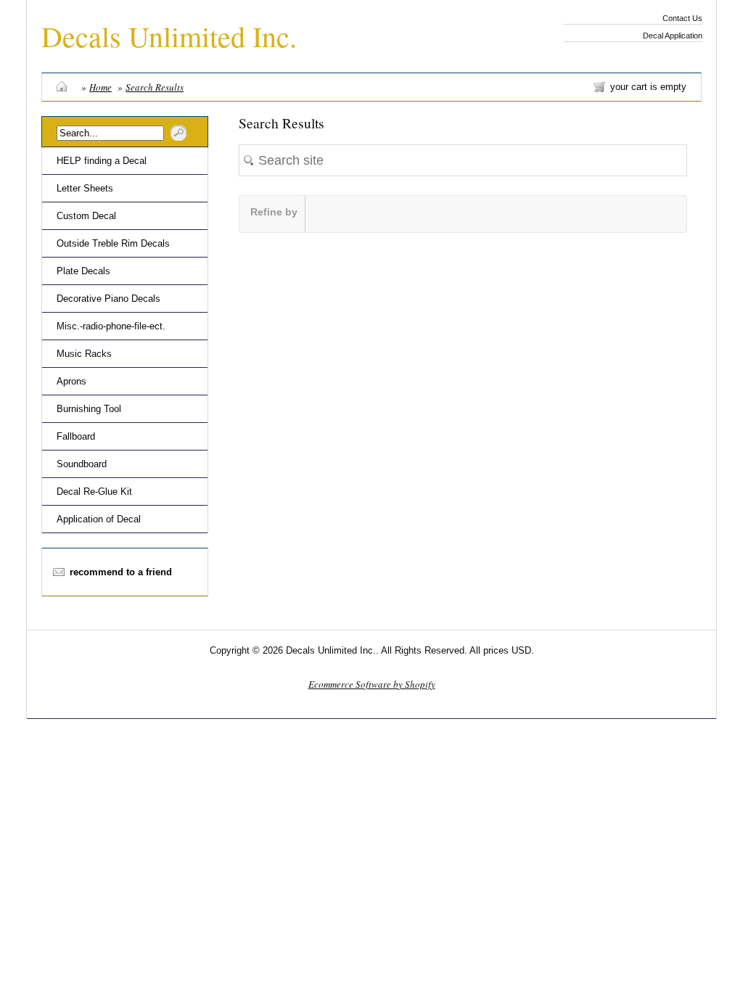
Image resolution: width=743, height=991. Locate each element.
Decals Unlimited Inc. (169, 36)
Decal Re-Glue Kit (94, 491)
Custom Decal (86, 215)
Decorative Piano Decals (108, 298)
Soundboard (82, 464)
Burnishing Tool (89, 408)
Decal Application (672, 35)
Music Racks (84, 353)
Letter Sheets (85, 188)
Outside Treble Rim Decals (113, 243)
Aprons (71, 381)
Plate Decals (83, 271)
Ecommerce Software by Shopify (371, 684)
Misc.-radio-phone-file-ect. (111, 326)
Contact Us (682, 18)
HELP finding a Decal (102, 160)
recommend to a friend (121, 572)
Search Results (155, 87)
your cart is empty (648, 86)
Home (100, 87)
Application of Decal (99, 519)
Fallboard (76, 436)
